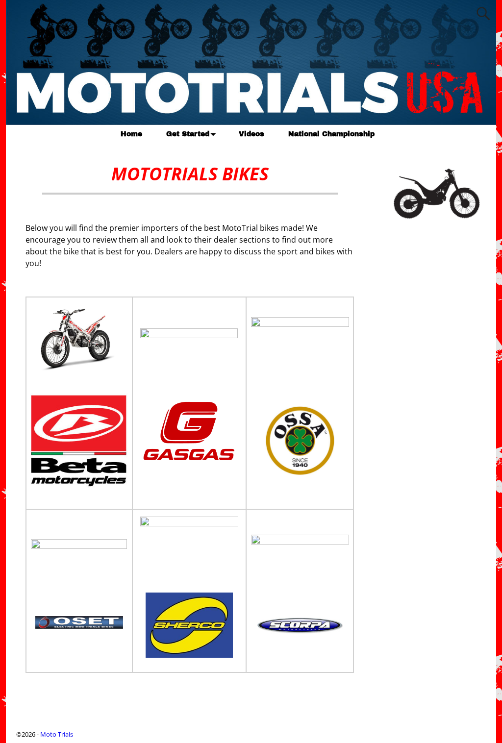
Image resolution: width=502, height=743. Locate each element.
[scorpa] (300, 636)
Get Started (187, 134)
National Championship (331, 134)
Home (131, 134)
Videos (251, 134)
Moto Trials (56, 734)
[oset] (79, 631)
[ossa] (300, 478)
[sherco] (189, 654)
